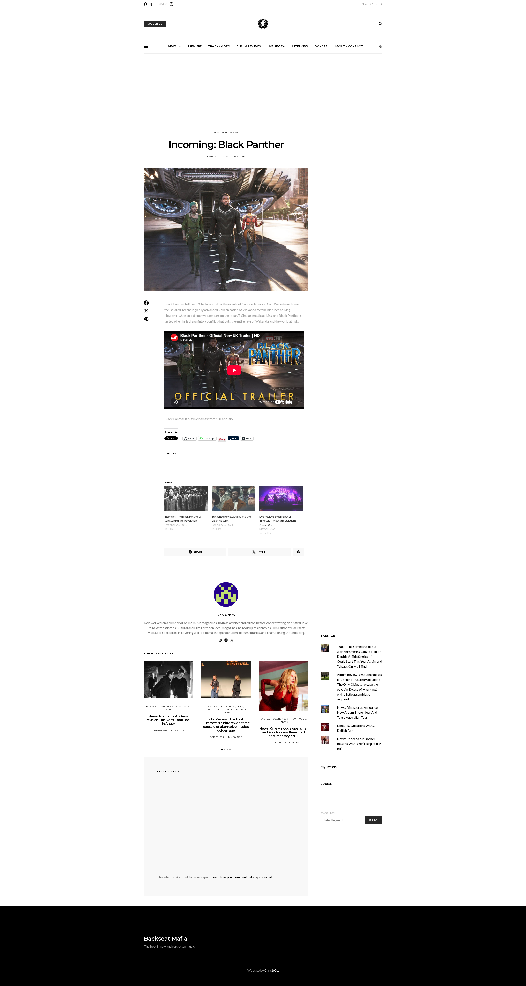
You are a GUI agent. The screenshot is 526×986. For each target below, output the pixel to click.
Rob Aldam (238, 156)
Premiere (195, 46)
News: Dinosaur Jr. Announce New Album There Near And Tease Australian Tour (357, 712)
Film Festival (213, 709)
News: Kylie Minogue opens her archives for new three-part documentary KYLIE (283, 732)
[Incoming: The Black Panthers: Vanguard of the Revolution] (186, 498)
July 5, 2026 (177, 730)
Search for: (328, 813)
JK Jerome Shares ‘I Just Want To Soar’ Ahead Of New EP (311, 98)
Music (187, 706)
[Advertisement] (263, 92)
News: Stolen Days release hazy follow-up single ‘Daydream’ (357, 98)
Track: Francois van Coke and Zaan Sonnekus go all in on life (218, 98)
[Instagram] (171, 4)
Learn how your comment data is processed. (242, 877)
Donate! (321, 46)
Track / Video (219, 46)
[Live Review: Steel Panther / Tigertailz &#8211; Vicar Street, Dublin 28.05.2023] (281, 498)
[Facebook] (145, 4)
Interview (300, 46)
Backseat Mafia (165, 938)
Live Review (276, 46)
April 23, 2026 (292, 742)
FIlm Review (231, 709)
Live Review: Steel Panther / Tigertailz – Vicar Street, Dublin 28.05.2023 (277, 520)
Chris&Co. (271, 970)
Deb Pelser (160, 730)
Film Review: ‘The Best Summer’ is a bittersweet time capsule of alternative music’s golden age (226, 724)
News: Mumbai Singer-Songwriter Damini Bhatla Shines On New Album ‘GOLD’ (265, 100)
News (172, 46)
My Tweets (329, 767)
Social (326, 783)
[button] (380, 46)
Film (216, 132)
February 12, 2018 (217, 156)
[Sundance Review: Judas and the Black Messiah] (233, 498)
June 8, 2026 (235, 737)
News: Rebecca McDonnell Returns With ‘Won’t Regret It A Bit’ (359, 743)
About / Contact (371, 4)
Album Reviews (248, 46)
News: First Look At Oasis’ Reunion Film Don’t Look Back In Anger (168, 720)
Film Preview (230, 132)
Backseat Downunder (159, 706)
